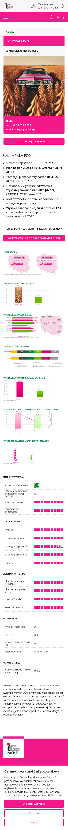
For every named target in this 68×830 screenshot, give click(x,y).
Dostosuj (34, 813)
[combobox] (59, 17)
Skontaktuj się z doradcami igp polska (34, 238)
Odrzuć (34, 822)
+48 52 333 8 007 (21, 125)
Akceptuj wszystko (34, 803)
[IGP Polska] (9, 6)
